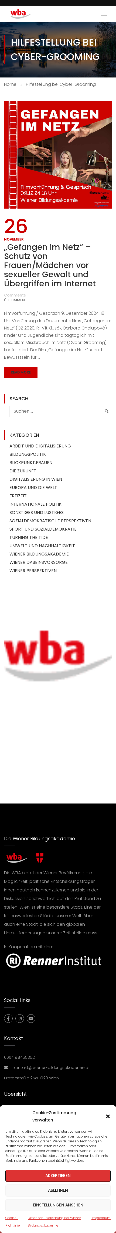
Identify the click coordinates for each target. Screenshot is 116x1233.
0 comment (15, 300)
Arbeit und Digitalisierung (40, 446)
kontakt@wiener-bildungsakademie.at (51, 1067)
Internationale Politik (35, 504)
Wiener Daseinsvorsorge (38, 562)
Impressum (101, 1218)
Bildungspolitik (27, 454)
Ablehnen (58, 1190)
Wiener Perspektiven (33, 571)
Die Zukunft (22, 471)
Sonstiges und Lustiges (36, 512)
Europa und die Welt (33, 487)
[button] (108, 1116)
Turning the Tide (28, 537)
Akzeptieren (58, 1175)
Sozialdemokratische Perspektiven (50, 521)
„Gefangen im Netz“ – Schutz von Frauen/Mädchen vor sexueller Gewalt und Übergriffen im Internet (50, 265)
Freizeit (18, 496)
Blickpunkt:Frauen (30, 463)
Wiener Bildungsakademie (39, 554)
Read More (21, 372)
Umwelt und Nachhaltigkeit (42, 546)
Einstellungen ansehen (58, 1205)
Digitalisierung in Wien (35, 479)
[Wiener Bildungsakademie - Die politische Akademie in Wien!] (28, 15)
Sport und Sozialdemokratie (43, 529)
